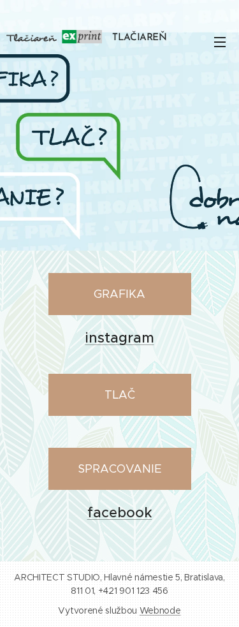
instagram (119, 337)
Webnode (160, 610)
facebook (119, 512)
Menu (220, 41)
